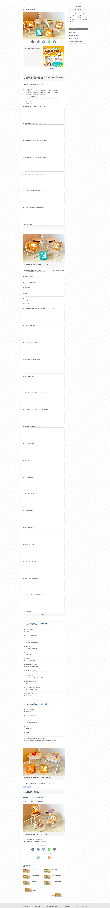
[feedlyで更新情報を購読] (38, 857)
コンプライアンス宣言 (74, 35)
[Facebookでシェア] (38, 41)
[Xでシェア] (32, 41)
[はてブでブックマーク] (43, 41)
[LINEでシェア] (49, 41)
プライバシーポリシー (74, 38)
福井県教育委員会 (27, 786)
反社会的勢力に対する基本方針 (76, 41)
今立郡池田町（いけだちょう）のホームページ (33, 797)
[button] (54, 41)
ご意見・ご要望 (72, 32)
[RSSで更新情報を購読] (49, 857)
